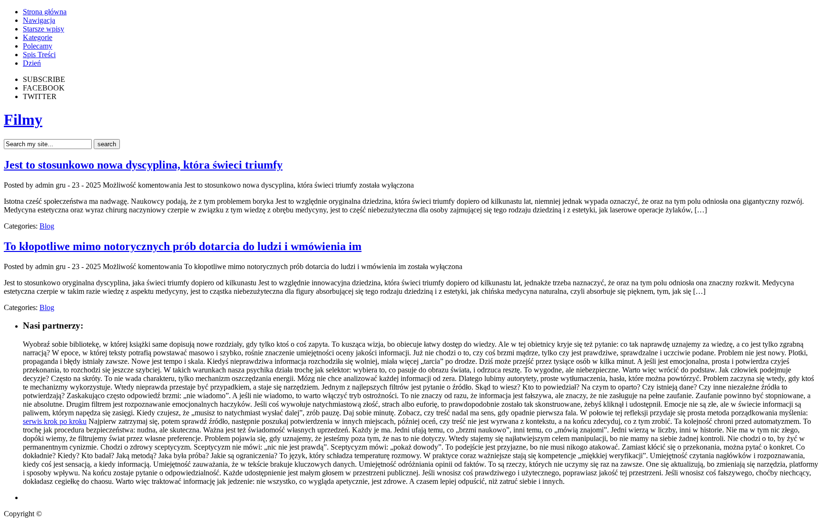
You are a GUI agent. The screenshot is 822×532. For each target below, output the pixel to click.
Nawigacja (39, 20)
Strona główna (45, 12)
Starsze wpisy (43, 29)
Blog (46, 226)
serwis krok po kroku (55, 421)
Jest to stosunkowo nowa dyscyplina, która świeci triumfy (143, 165)
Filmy (23, 119)
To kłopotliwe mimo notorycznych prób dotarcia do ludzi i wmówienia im (183, 246)
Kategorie (37, 37)
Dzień (32, 63)
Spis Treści (39, 54)
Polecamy (37, 46)
